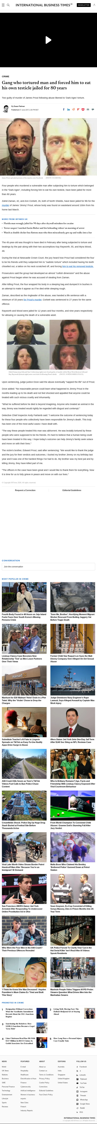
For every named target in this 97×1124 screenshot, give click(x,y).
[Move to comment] (93, 109)
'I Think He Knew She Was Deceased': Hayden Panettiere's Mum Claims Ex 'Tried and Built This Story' (24, 992)
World (4, 1067)
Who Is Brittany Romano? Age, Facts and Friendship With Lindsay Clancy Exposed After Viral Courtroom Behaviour (72, 784)
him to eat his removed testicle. (78, 266)
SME (4, 1083)
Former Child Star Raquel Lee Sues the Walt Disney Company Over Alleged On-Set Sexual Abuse (72, 659)
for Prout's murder (33, 299)
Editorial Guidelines (72, 490)
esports (23, 1099)
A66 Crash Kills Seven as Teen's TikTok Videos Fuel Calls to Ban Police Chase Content (21, 784)
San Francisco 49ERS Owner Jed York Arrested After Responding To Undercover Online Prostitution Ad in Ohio (22, 909)
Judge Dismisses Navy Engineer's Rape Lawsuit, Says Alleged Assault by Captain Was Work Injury (72, 700)
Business (5, 1079)
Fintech (23, 1107)
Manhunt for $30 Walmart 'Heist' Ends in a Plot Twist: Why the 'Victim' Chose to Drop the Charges (24, 700)
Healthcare (24, 1075)
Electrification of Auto (28, 1079)
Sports (4, 1103)
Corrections (43, 1087)
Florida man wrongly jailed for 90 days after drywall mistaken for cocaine (39, 223)
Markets (5, 1075)
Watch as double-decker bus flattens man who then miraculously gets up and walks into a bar (48, 233)
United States (63, 1083)
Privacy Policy (44, 1079)
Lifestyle (5, 1099)
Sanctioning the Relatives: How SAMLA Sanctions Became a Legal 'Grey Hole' (20, 1026)
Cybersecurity (26, 1087)
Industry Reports (27, 1111)
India (59, 1071)
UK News (5, 1071)
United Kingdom (63, 1079)
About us (42, 1067)
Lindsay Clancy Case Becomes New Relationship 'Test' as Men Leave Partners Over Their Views (22, 659)
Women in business (28, 1095)
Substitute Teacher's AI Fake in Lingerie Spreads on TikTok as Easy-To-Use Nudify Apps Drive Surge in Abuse (22, 742)
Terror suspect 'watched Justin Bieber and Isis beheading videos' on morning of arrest (44, 228)
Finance (23, 1083)
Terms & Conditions (46, 1075)
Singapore (61, 1075)
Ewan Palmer (19, 106)
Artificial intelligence (28, 1091)
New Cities (24, 1103)
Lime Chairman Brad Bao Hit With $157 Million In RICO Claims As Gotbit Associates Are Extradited (20, 1040)
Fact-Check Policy (46, 1095)
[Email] (88, 109)
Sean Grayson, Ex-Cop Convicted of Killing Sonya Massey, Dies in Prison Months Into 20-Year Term (72, 909)
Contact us (43, 1071)
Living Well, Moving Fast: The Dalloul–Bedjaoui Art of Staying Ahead (67, 1011)
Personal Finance (8, 1087)
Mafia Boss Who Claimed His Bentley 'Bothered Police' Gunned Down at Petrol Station (70, 867)
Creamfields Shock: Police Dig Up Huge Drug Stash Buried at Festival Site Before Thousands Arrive (23, 825)
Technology (6, 1091)
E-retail (23, 1067)
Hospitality (24, 1071)
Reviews (5, 1107)
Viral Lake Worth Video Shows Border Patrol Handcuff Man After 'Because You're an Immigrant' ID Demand (23, 867)
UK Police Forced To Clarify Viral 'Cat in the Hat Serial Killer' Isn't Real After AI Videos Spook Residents (71, 950)
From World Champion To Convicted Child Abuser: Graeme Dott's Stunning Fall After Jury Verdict (70, 825)
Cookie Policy (44, 1083)
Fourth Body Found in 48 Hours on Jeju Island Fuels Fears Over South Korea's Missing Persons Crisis (24, 617)
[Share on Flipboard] (78, 109)
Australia (61, 1067)
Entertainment (7, 1095)
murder (5, 205)
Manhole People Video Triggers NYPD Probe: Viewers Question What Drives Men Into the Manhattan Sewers (72, 992)
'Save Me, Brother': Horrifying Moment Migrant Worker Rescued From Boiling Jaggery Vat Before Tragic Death (72, 617)
